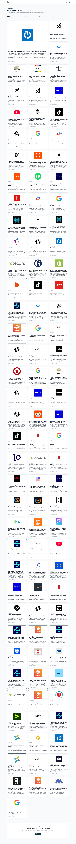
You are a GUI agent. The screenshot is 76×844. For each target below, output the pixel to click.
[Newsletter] (66, 2)
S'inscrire (38, 833)
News (18, 2)
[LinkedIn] (69, 2)
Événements (29, 2)
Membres (23, 2)
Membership (36, 2)
